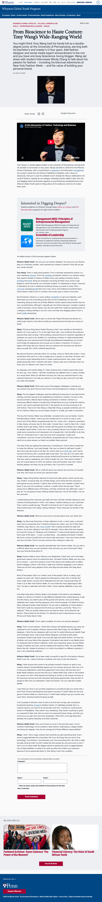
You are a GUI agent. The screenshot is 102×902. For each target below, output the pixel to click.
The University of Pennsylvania (29, 897)
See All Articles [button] (51, 864)
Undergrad (36, 2)
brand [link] (29, 281)
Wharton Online (71, 2)
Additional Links (9, 879)
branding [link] (20, 281)
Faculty (21, 2)
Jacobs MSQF (44, 2)
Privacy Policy (63, 897)
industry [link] (33, 275)
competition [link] (55, 297)
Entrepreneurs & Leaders (31, 26)
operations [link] (55, 170)
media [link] (24, 313)
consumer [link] (21, 289)
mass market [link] (45, 527)
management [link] (78, 170)
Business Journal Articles (24, 23)
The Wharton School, (13, 897)
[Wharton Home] (8, 2)
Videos (47, 26)
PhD (59, 2)
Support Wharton (14, 891)
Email (46, 778)
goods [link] (35, 289)
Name (20, 778)
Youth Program (28, 2)
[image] (37, 113)
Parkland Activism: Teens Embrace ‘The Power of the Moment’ (26, 854)
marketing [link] (48, 275)
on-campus (67, 207)
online (59, 207)
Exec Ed (63, 2)
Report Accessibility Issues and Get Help (80, 897)
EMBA (54, 2)
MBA (50, 2)
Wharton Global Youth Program (48, 897)
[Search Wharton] (98, 2)
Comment (21, 761)
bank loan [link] (68, 451)
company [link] (37, 705)
